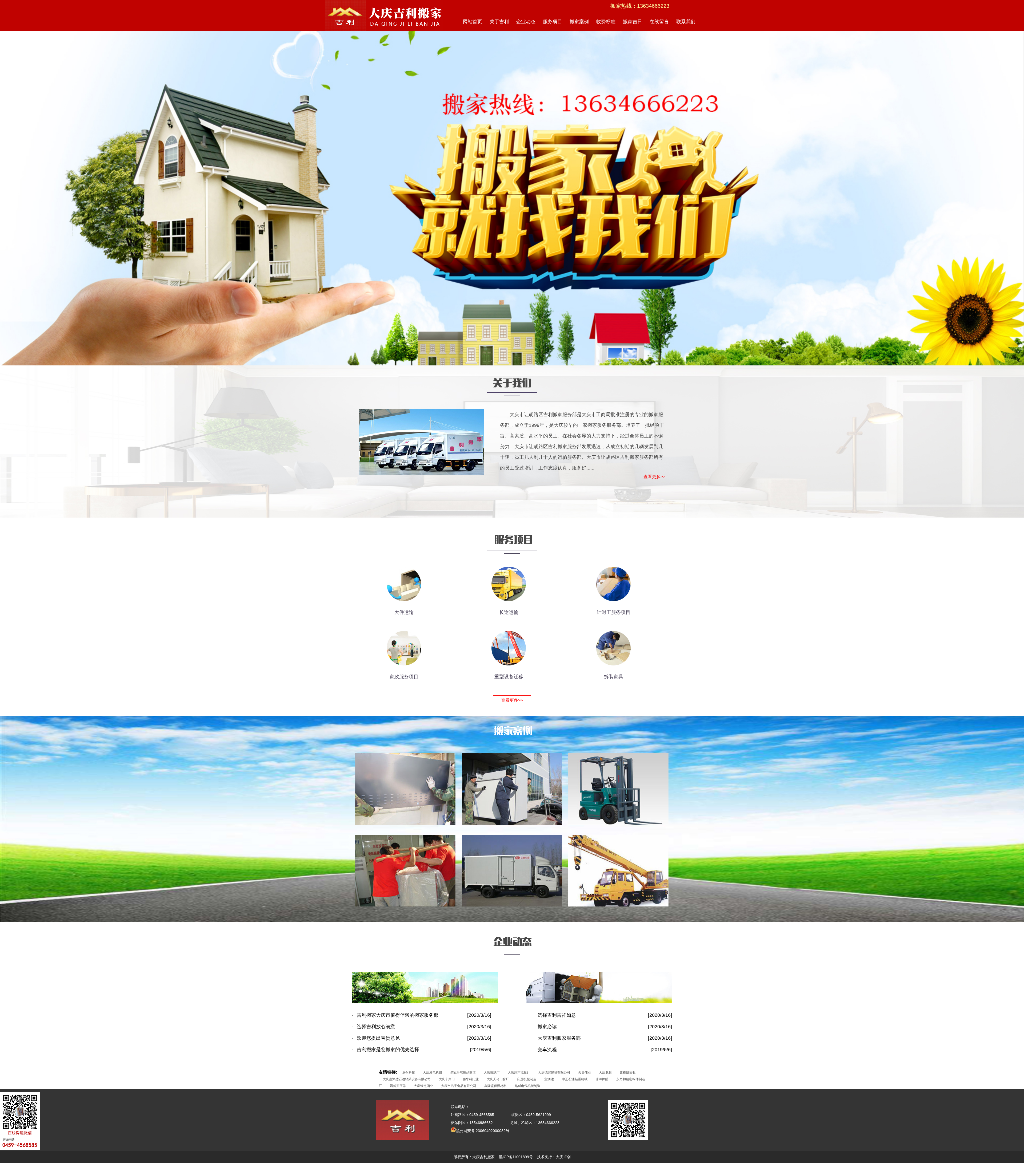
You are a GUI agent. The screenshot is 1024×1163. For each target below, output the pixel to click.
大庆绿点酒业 (423, 1086)
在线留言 (659, 21)
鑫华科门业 (471, 1079)
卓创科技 (408, 1072)
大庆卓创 (563, 1157)
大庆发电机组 (432, 1072)
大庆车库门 (447, 1079)
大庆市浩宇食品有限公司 (458, 1086)
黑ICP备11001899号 (516, 1157)
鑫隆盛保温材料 (495, 1086)
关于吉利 (499, 21)
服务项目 (552, 21)
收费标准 (605, 21)
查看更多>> (654, 476)
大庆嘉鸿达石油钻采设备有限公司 (407, 1079)
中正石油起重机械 (574, 1079)
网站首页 (472, 21)
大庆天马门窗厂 (498, 1079)
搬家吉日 (632, 21)
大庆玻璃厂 (492, 1072)
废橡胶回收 (628, 1072)
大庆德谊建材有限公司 (554, 1072)
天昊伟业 (584, 1072)
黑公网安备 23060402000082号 (482, 1131)
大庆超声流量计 (519, 1072)
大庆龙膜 (605, 1072)
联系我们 (685, 21)
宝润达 (549, 1079)
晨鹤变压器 (398, 1086)
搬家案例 (579, 21)
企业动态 (525, 21)
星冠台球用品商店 (463, 1072)
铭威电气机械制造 (527, 1086)
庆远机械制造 (526, 1079)
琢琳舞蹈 (601, 1079)
